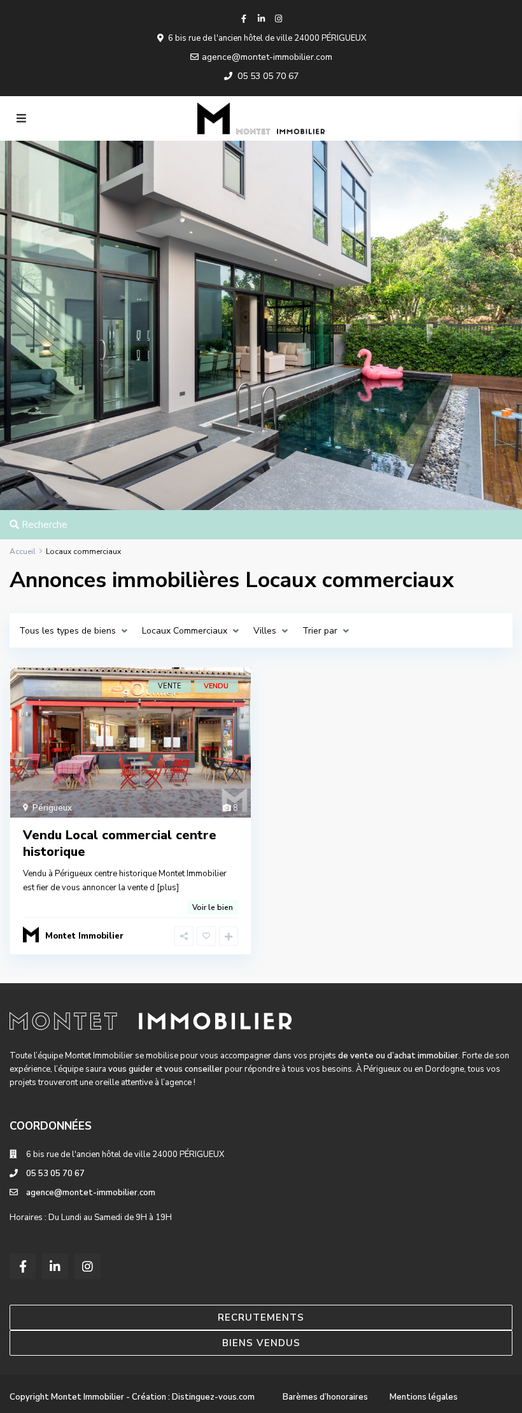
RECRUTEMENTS (261, 1317)
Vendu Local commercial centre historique (119, 843)
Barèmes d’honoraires (325, 1397)
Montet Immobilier (84, 936)
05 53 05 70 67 (268, 76)
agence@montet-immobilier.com (267, 57)
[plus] (168, 887)
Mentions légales (424, 1397)
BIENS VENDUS (261, 1343)
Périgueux (52, 808)
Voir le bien (212, 907)
